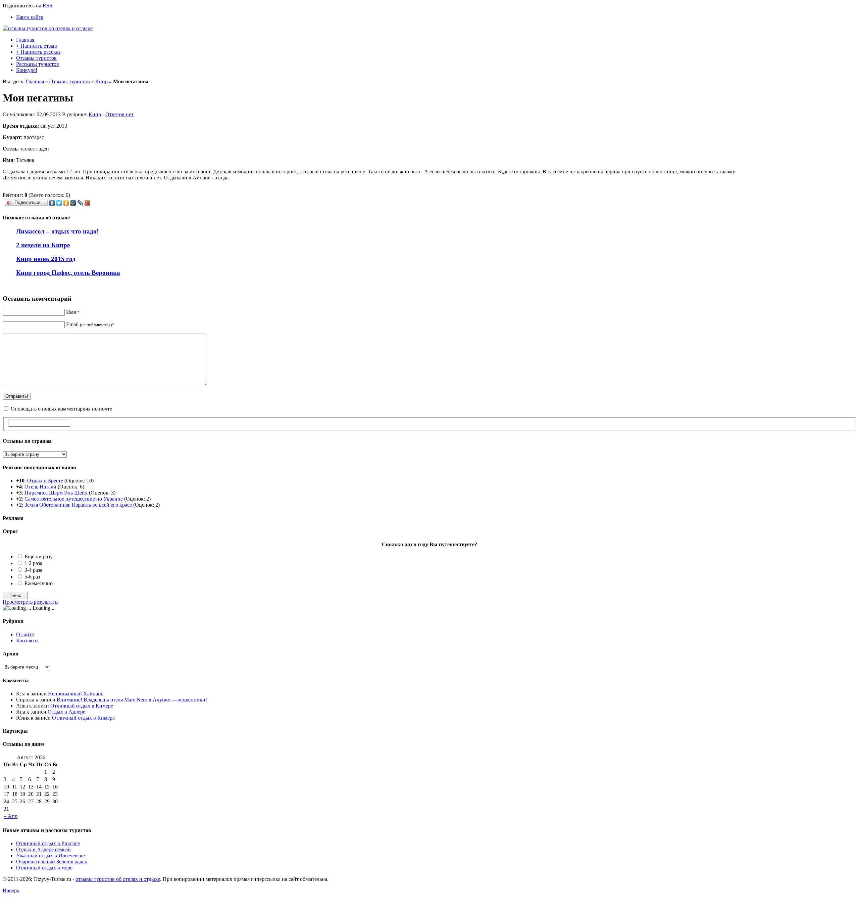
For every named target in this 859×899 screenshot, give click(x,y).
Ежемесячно (38, 583)
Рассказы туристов (37, 64)
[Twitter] (59, 203)
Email (90, 324)
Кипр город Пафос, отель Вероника (68, 272)
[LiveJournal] (80, 203)
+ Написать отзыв (36, 46)
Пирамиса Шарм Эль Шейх (56, 493)
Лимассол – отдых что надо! (57, 231)
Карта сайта (29, 17)
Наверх (11, 890)
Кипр (101, 81)
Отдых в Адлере (66, 712)
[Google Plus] (87, 203)
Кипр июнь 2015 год (45, 258)
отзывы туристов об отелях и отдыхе (117, 879)
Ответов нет (119, 114)
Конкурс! (26, 70)
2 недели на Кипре (43, 245)
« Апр (10, 816)
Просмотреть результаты (31, 602)
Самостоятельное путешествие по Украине (73, 499)
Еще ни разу (38, 556)
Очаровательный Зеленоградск (51, 861)
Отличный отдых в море (44, 867)
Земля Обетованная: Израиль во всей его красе (78, 505)
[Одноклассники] (66, 203)
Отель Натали (40, 486)
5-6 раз (32, 577)
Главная (25, 40)
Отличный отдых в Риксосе (48, 843)
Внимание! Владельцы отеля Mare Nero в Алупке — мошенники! (132, 699)
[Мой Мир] (73, 203)
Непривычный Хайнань (75, 693)
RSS (47, 5)
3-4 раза (33, 570)
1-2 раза (33, 563)
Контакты (27, 640)
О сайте (25, 634)
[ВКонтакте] (52, 203)
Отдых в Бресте (45, 480)
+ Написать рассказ (38, 52)
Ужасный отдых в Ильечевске (50, 855)
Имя (73, 312)
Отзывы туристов (36, 58)
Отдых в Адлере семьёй (43, 849)
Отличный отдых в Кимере (81, 706)
